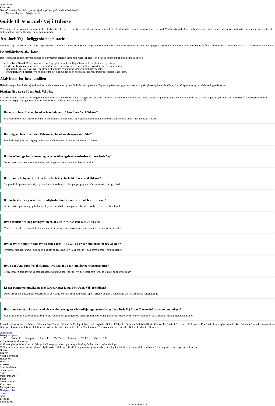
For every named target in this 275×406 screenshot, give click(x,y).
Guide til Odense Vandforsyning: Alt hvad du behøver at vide (96, 327)
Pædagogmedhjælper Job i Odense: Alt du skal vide (37, 327)
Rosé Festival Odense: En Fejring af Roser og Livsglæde (75, 324)
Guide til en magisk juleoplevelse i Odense (227, 324)
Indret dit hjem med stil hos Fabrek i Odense (22, 324)
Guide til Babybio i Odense (120, 324)
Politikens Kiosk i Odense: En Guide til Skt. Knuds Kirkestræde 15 (169, 324)
